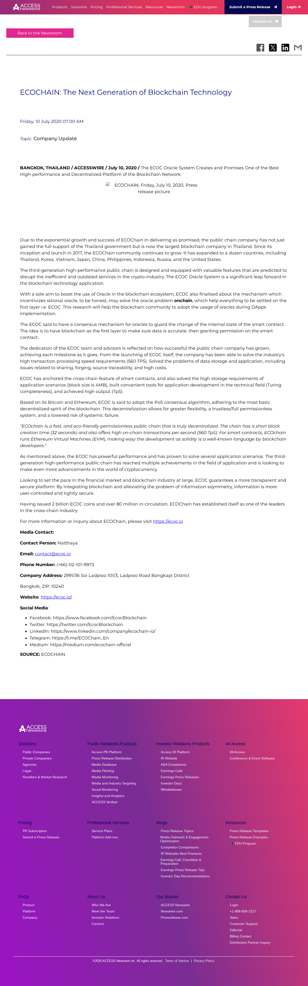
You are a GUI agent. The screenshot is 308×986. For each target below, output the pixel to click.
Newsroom (176, 7)
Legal (27, 771)
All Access (237, 752)
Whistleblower (171, 789)
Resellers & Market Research (45, 777)
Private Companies (37, 758)
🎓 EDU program (203, 7)
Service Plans (102, 831)
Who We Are (101, 905)
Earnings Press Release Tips (183, 870)
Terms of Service (177, 961)
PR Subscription (35, 831)
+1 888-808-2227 (243, 911)
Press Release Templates (249, 831)
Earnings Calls (172, 771)
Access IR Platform (175, 752)
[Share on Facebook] (260, 47)
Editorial (236, 930)
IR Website (169, 758)
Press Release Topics (177, 831)
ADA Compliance (173, 764)
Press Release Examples (249, 837)
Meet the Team (103, 911)
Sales (234, 917)
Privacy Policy (204, 961)
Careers (98, 924)
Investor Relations (105, 917)
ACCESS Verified (104, 802)
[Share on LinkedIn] (285, 47)
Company (30, 917)
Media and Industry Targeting (114, 783)
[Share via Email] (298, 47)
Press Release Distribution (112, 758)
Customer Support (244, 924)
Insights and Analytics (108, 796)
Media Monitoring (105, 777)
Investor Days (171, 783)
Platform (29, 911)
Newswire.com (172, 911)
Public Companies (36, 752)
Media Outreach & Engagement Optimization (184, 839)
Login (292, 7)
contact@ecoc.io (53, 553)
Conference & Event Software (252, 758)
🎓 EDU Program (243, 843)
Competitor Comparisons (180, 847)
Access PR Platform (107, 752)
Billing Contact (240, 936)
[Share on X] (273, 47)
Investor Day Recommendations (185, 876)
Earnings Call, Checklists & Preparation (180, 862)
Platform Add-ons (105, 837)
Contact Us (262, 21)
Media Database (104, 764)
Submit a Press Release (249, 7)
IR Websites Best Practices (181, 853)
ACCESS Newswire (175, 905)
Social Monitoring (105, 789)
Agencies (30, 764)
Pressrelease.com (174, 917)
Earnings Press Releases (180, 777)
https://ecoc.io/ (56, 597)
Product (28, 905)
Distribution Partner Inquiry (250, 942)
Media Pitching (103, 771)
